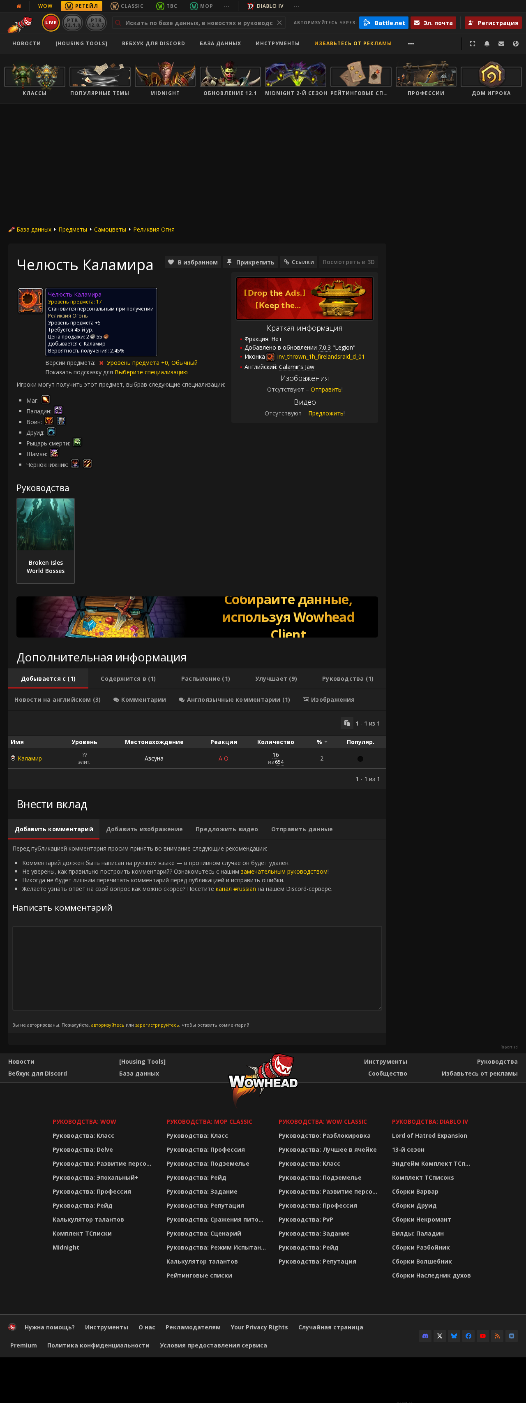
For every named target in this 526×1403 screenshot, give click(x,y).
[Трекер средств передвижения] (197, 617)
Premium (23, 1345)
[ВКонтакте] (511, 1336)
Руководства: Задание (202, 1191)
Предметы (72, 229)
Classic (132, 5)
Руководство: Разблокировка (325, 1135)
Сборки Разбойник (421, 1247)
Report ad (509, 1047)
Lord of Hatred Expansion (429, 1135)
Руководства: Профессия (92, 1191)
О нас (146, 1327)
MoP (206, 5)
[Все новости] (18, 6)
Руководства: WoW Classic (323, 1121)
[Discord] (425, 1336)
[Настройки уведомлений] (487, 43)
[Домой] (12, 1329)
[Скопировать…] (347, 723)
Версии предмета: (71, 362)
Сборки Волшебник (422, 1261)
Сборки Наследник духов (431, 1275)
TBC (172, 5)
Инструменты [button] (278, 43)
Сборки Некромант (421, 1219)
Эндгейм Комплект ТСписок (433, 1163)
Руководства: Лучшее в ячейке (328, 1149)
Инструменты (385, 1061)
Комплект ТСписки (82, 1233)
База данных (220, 43)
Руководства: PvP (306, 1219)
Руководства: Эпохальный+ (95, 1177)
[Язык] (516, 43)
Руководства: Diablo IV (430, 1121)
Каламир (30, 758)
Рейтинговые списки (199, 1275)
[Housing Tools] (142, 1061)
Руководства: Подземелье (207, 1163)
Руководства (497, 1061)
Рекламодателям (193, 1327)
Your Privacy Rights (259, 1327)
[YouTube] (483, 1336)
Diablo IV (270, 5)
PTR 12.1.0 (72, 22)
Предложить (326, 413)
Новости (26, 43)
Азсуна (154, 758)
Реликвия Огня (154, 229)
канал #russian (236, 889)
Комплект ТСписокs (423, 1177)
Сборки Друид (414, 1205)
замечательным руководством (284, 871)
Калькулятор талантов (88, 1219)
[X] (440, 1336)
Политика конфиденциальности (98, 1345)
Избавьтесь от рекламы (353, 43)
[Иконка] (30, 300)
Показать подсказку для (80, 372)
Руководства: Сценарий (203, 1233)
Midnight (66, 1247)
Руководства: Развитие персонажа (104, 1163)
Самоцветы (110, 229)
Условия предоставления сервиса (213, 1345)
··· (227, 5)
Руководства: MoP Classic (209, 1121)
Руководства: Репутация (205, 1205)
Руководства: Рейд (83, 1205)
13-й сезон (408, 1149)
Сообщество (387, 1073)
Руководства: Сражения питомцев (217, 1219)
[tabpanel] (197, 750)
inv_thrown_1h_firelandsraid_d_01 (320, 356)
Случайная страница (330, 1327)
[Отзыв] (501, 43)
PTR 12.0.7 (96, 22)
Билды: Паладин (418, 1233)
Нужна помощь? (50, 1327)
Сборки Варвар (415, 1191)
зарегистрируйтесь (157, 1025)
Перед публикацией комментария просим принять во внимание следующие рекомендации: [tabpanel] (172, 936)
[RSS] (497, 1336)
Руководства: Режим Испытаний (217, 1247)
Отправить (326, 389)
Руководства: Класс (83, 1135)
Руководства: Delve (83, 1149)
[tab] (48, 678)
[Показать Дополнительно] (411, 43)
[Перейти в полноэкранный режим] (472, 43)
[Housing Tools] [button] (81, 43)
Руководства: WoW (84, 1121)
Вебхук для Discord (153, 43)
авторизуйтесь (108, 1025)
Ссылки (303, 262)
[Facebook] (468, 1336)
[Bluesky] (454, 1336)
